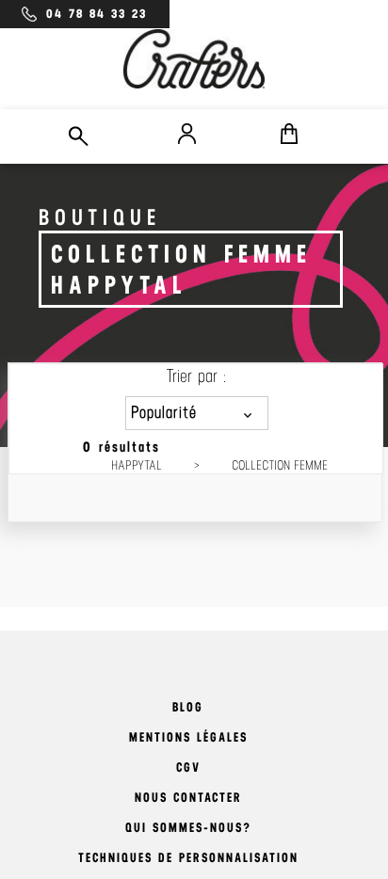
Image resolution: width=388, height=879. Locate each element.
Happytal (136, 465)
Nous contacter (188, 798)
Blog (187, 707)
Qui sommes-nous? (188, 828)
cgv (188, 767)
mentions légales (188, 737)
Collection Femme (280, 465)
